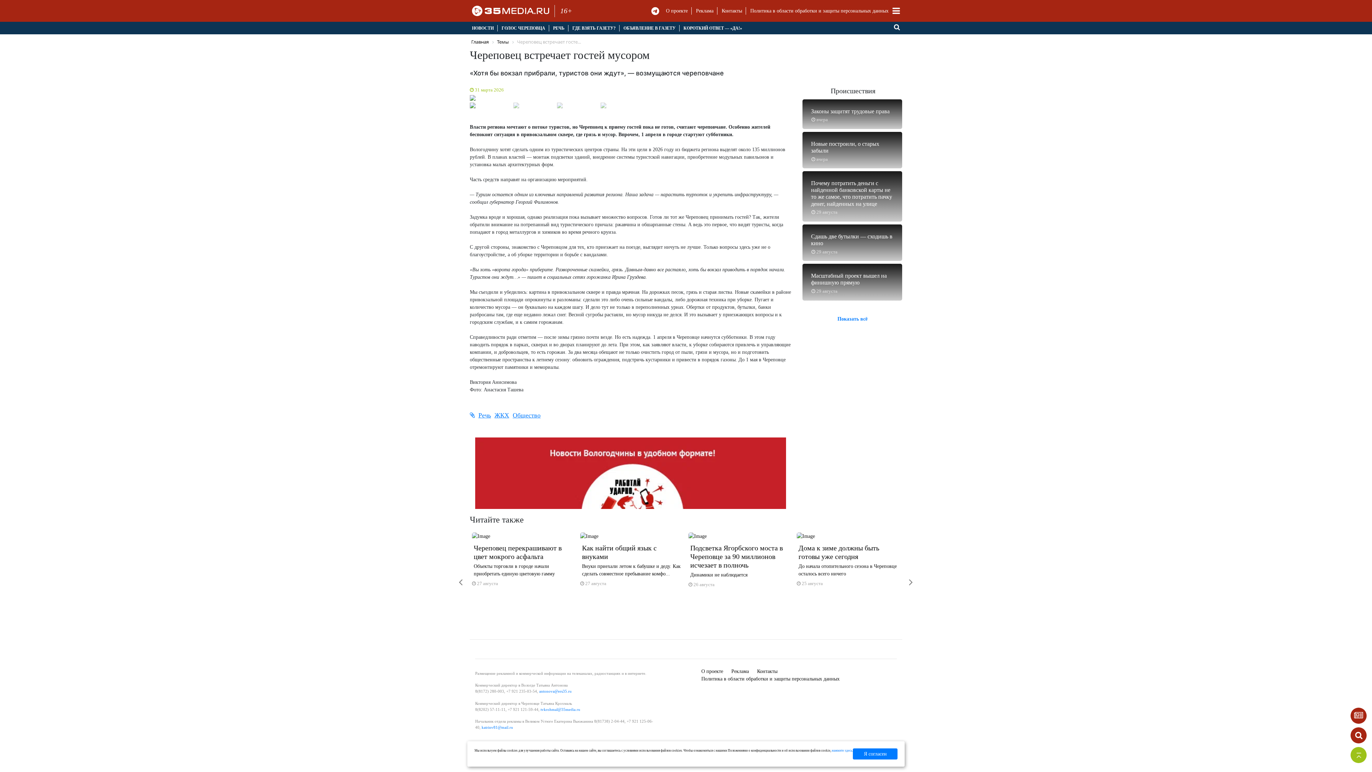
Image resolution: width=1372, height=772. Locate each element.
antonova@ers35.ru (555, 691)
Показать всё (852, 319)
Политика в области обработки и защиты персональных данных (819, 11)
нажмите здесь (842, 750)
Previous (461, 100)
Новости (483, 28)
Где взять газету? (594, 28)
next (905, 577)
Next (800, 100)
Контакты (732, 11)
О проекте (677, 11)
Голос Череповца (523, 28)
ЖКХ (501, 415)
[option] (524, 563)
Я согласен (875, 754)
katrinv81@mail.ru (497, 727)
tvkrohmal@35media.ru (560, 709)
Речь (559, 28)
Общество (527, 415)
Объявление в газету (649, 28)
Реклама (705, 11)
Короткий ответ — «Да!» (712, 28)
